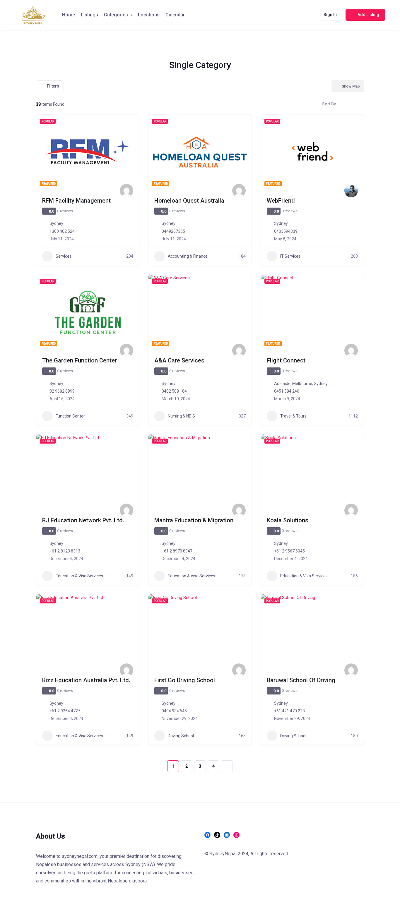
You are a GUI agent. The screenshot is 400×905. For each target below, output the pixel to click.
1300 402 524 (62, 231)
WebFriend (281, 200)
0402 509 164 (174, 391)
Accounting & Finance (188, 256)
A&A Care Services (179, 360)
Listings (89, 15)
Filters (53, 86)
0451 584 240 (286, 391)
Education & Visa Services (79, 576)
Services (63, 256)
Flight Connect (286, 360)
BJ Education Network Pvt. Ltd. (83, 520)
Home (68, 15)
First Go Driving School (184, 680)
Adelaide (282, 383)
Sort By (329, 104)
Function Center (70, 416)
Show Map (351, 86)
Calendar (175, 15)
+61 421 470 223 (289, 711)
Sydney (56, 223)
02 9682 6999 (62, 391)
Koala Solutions (287, 520)
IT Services (290, 256)
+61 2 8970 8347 (177, 551)
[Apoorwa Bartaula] (126, 510)
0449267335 (173, 231)
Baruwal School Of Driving (301, 680)
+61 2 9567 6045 (289, 551)
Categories (116, 15)
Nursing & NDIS (181, 416)
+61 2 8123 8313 (64, 551)
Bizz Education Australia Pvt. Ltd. (86, 680)
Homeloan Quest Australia (189, 200)
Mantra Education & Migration (193, 520)
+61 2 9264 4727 (64, 711)
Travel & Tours (293, 416)
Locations (149, 15)
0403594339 (286, 231)
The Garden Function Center (79, 360)
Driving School (181, 735)
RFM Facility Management (76, 200)
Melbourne (302, 383)
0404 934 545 (174, 711)
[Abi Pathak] (126, 190)
